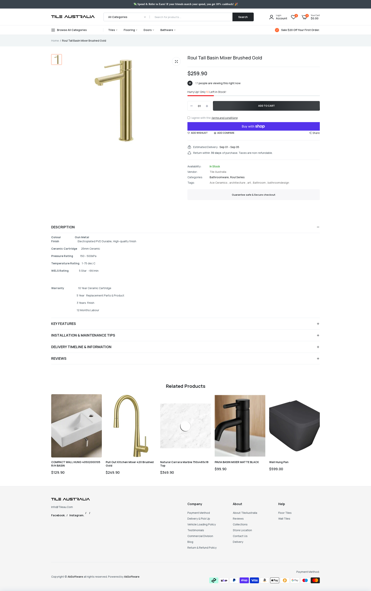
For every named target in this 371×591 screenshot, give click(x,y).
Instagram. (76, 515)
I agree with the (214, 118)
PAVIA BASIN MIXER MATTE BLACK (237, 462)
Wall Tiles (284, 518)
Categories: (195, 177)
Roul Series (237, 177)
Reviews (238, 518)
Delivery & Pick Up (198, 518)
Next (320, 436)
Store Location (242, 530)
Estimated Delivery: (206, 147)
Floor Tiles (285, 513)
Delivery (238, 542)
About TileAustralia (245, 513)
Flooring (129, 30)
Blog (190, 542)
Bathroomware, (220, 177)
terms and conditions (224, 118)
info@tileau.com (62, 507)
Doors (148, 30)
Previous (51, 436)
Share (316, 133)
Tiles (112, 30)
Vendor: (192, 172)
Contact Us (240, 536)
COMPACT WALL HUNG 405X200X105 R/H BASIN (75, 463)
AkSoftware (76, 576)
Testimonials (195, 530)
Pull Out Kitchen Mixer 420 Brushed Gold (130, 463)
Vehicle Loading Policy (201, 524)
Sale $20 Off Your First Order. (300, 30)
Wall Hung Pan (278, 462)
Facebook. (58, 515)
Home (55, 40)
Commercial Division (200, 536)
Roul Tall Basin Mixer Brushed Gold (224, 57)
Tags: (191, 182)
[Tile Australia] (73, 17)
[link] (95, 400)
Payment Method (198, 513)
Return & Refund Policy (202, 547)
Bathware (167, 30)
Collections (240, 524)
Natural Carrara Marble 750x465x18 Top (184, 463)
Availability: (194, 166)
